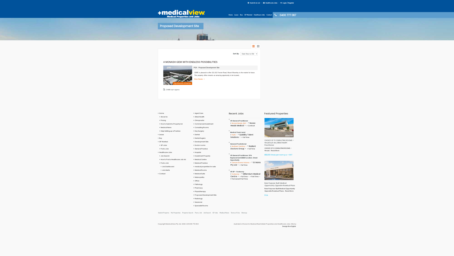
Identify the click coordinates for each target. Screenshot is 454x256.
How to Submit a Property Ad (172, 124)
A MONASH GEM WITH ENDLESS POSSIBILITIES (190, 62)
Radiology (199, 198)
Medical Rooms (201, 170)
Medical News (166, 127)
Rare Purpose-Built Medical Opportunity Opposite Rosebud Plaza (279, 184)
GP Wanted (248, 15)
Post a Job (165, 149)
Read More (275, 150)
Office (197, 181)
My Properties (176, 213)
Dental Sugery (200, 138)
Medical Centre (201, 159)
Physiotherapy (200, 191)
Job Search (165, 156)
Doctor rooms (200, 145)
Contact (269, 15)
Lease (236, 15)
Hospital (198, 152)
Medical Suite (200, 174)
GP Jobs (164, 145)
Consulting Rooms (202, 127)
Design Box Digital (289, 226)
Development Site (201, 142)
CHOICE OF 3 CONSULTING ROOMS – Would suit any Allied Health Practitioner (279, 142)
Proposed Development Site (205, 195)
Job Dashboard (168, 166)
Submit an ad (255, 3)
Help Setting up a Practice (170, 131)
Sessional (198, 202)
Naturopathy (199, 177)
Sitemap (244, 213)
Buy (241, 15)
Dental (197, 134)
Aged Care (199, 113)
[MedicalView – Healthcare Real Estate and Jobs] (181, 13)
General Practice (201, 149)
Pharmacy (199, 188)
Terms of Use (235, 213)
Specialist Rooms (201, 206)
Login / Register (288, 3)
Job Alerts (166, 170)
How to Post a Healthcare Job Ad (173, 159)
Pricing (163, 120)
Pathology (199, 184)
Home (231, 15)
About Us (164, 117)
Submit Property (163, 213)
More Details (198, 79)
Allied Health (199, 117)
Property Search (187, 213)
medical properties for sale (205, 166)
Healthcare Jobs (271, 3)
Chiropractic (199, 120)
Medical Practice (201, 163)
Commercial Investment (204, 124)
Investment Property (202, 156)
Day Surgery (199, 131)
